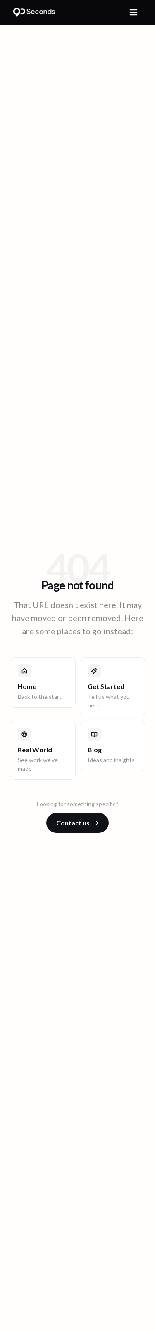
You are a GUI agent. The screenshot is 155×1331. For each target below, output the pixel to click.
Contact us (73, 823)
